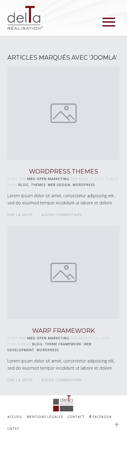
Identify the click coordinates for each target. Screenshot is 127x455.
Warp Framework (63, 330)
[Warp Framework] (63, 272)
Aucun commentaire (61, 214)
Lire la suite (19, 214)
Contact (76, 416)
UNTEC (13, 428)
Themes (38, 184)
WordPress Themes (63, 171)
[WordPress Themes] (63, 112)
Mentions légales (45, 416)
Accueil (14, 416)
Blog (23, 184)
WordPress (84, 184)
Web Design (59, 184)
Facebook (101, 416)
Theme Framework (63, 344)
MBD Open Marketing (48, 178)
